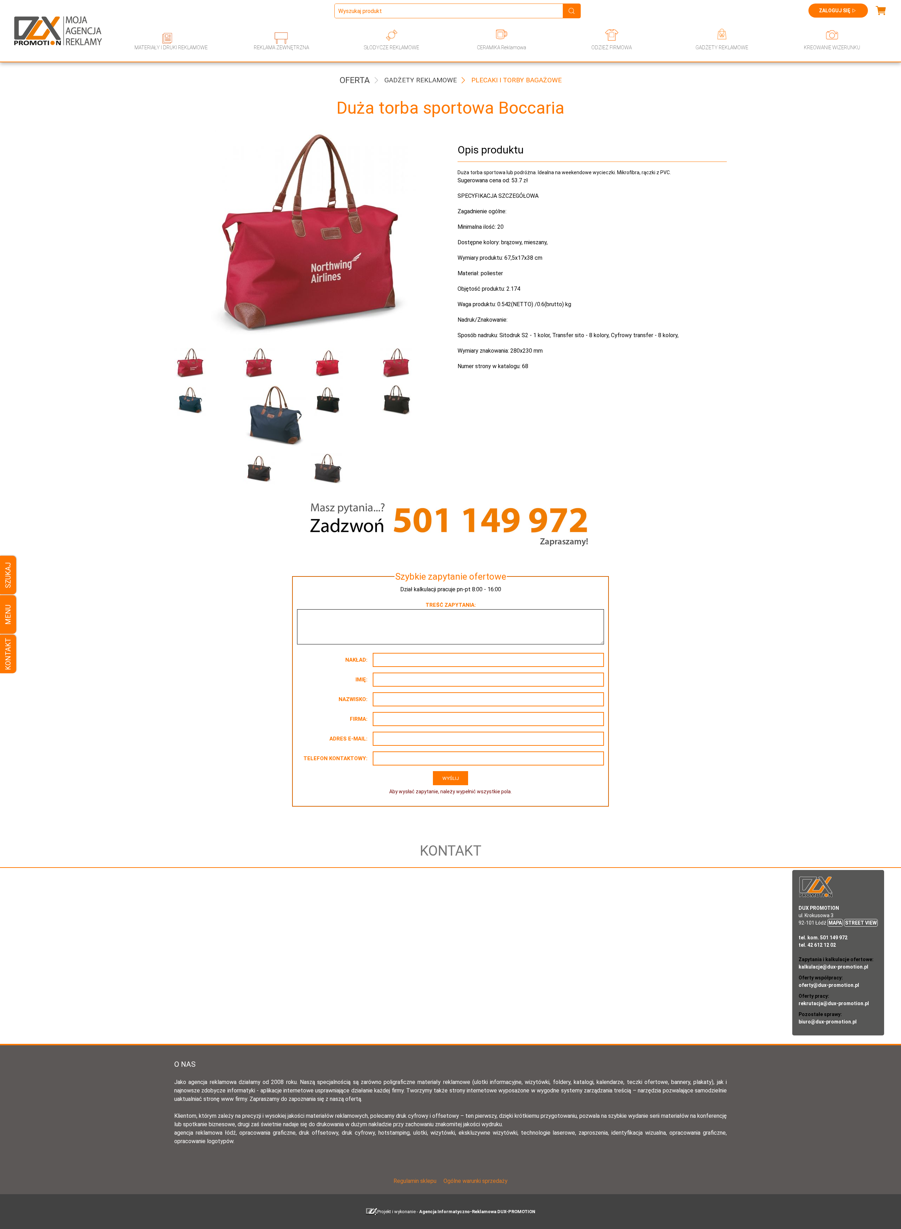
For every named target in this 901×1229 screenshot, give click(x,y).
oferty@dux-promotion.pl (829, 985)
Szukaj (8, 575)
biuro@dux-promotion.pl (828, 1022)
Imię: (361, 679)
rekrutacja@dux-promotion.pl (834, 1003)
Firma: (358, 719)
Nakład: (356, 660)
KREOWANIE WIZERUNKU (832, 47)
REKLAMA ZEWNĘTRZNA (281, 47)
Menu (8, 615)
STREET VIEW (861, 923)
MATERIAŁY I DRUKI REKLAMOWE (171, 47)
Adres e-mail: (348, 739)
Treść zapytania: (451, 605)
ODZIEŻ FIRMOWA (611, 47)
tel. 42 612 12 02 (817, 945)
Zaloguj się (834, 10)
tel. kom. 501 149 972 (823, 937)
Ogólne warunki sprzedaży (475, 1181)
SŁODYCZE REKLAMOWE (391, 47)
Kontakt (8, 654)
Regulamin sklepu (414, 1181)
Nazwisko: (353, 699)
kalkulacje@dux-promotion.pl (833, 967)
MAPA (835, 923)
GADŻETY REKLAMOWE (721, 47)
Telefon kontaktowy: (335, 758)
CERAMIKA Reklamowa (501, 47)
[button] (203, 363)
